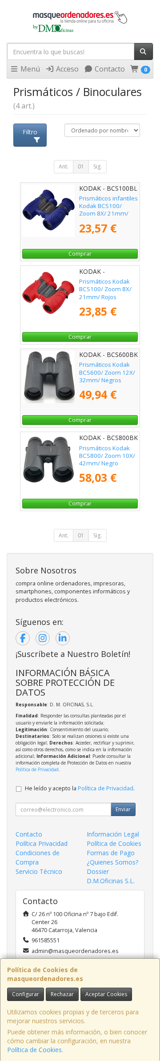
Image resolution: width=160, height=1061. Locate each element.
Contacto (109, 69)
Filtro (30, 132)
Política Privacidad (42, 843)
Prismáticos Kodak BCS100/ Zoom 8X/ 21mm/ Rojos (105, 289)
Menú (29, 69)
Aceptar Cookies (106, 994)
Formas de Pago (111, 853)
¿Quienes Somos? (112, 862)
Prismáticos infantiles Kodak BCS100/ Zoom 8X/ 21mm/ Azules (108, 209)
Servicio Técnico (39, 871)
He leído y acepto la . (80, 788)
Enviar (123, 809)
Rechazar (62, 994)
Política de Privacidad (37, 769)
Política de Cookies (34, 1049)
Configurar (25, 994)
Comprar (80, 253)
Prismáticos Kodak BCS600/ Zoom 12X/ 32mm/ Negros (107, 372)
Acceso (66, 69)
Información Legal (113, 834)
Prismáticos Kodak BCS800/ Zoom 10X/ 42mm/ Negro (107, 456)
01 (81, 166)
